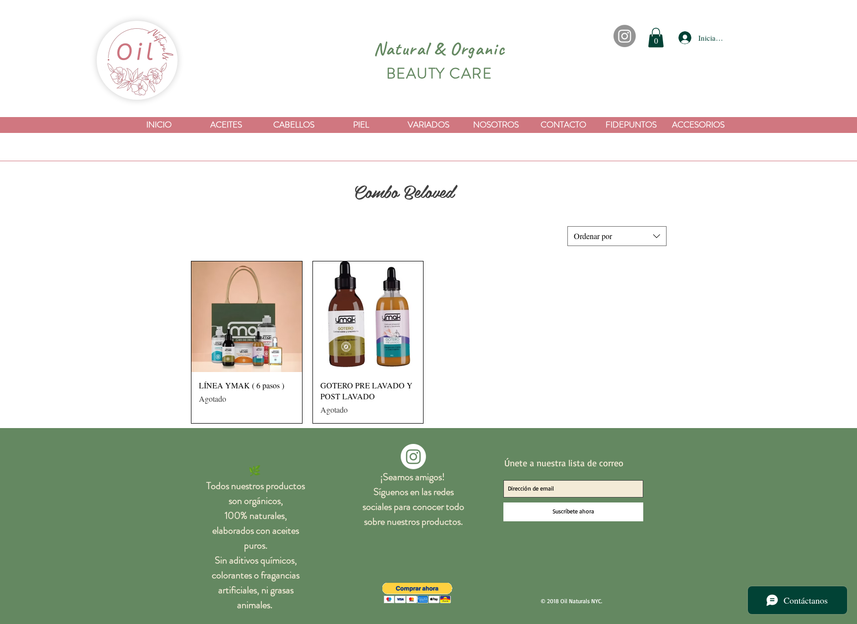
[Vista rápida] (246, 316)
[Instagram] (624, 36)
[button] (656, 37)
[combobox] (617, 236)
